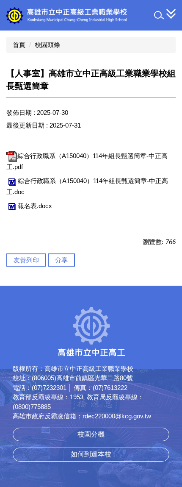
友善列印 (26, 260)
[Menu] (171, 13)
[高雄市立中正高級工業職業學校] (87, 15)
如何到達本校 (91, 454)
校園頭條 (47, 44)
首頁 (19, 44)
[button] (159, 15)
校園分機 (91, 434)
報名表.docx (35, 205)
